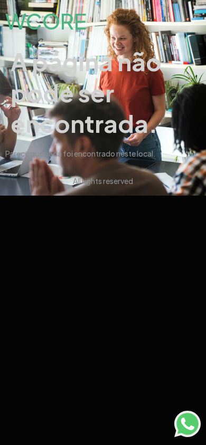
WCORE (46, 20)
